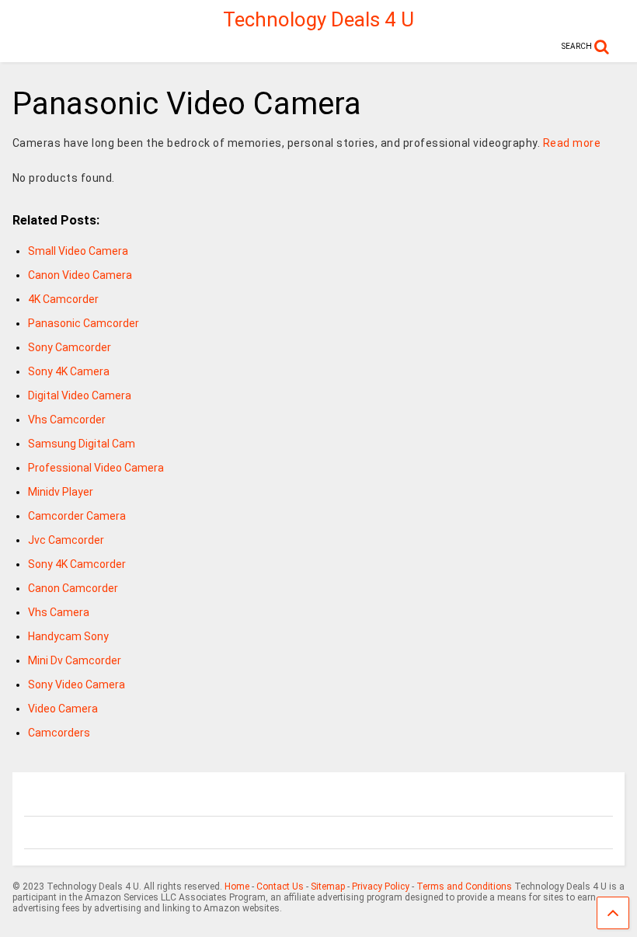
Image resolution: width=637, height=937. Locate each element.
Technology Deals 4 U (318, 19)
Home (237, 886)
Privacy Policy (380, 886)
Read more (572, 143)
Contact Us (280, 886)
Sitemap (328, 886)
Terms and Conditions (464, 886)
